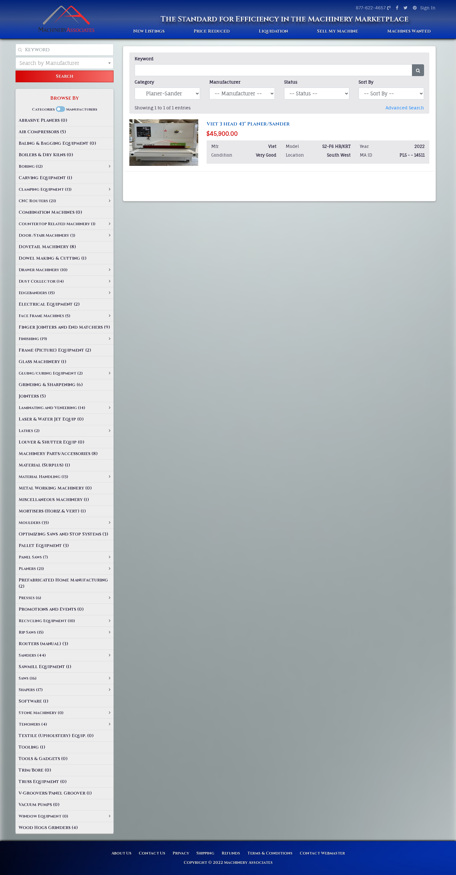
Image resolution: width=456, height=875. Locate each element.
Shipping (205, 853)
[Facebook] (396, 7)
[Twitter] (405, 7)
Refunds (230, 853)
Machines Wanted (409, 31)
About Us (121, 853)
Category (144, 81)
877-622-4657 (371, 7)
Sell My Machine (337, 31)
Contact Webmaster (322, 853)
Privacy (180, 853)
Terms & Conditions (270, 853)
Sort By (366, 81)
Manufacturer (224, 81)
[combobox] (65, 63)
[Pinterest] (414, 7)
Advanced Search (405, 107)
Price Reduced (212, 31)
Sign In (428, 7)
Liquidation (273, 31)
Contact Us (152, 853)
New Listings (148, 31)
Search (64, 76)
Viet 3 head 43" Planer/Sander (248, 124)
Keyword (144, 58)
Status (290, 81)
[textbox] (65, 63)
